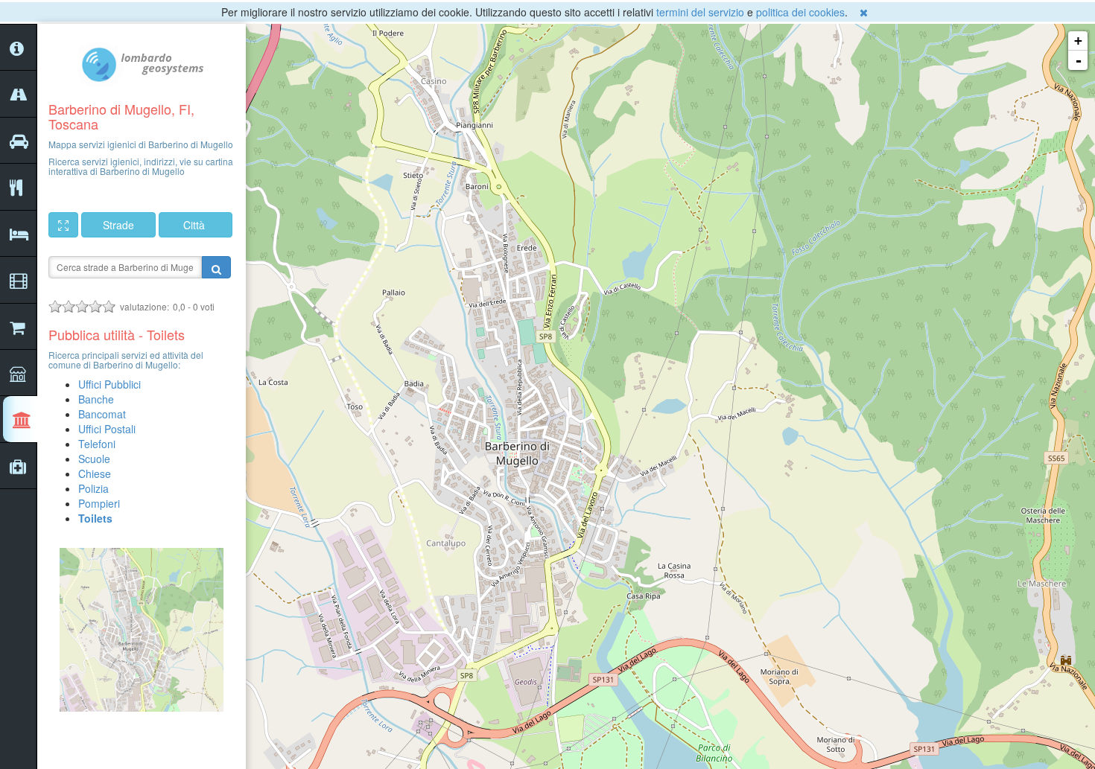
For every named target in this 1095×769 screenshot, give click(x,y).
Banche (96, 399)
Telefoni (96, 443)
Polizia (93, 488)
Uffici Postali (107, 428)
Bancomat (102, 413)
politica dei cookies (800, 11)
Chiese (94, 473)
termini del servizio (700, 11)
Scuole (94, 458)
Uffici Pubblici (109, 384)
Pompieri (99, 503)
